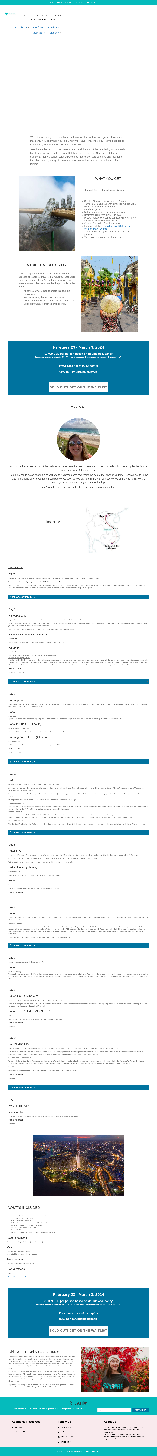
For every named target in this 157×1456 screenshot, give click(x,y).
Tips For (54, 32)
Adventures (20, 27)
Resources (39, 32)
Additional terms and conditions (18, 1277)
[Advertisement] (109, 24)
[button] (72, 2)
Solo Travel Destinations (45, 27)
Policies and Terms (19, 1431)
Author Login (17, 1427)
